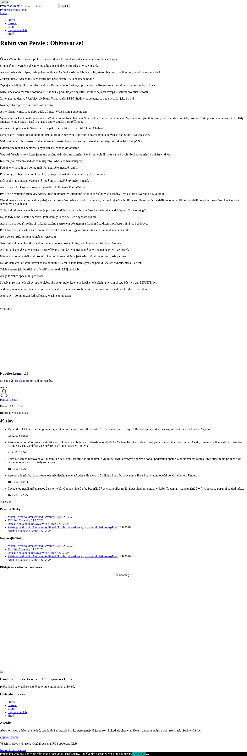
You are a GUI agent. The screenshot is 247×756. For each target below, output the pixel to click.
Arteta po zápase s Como (23, 530)
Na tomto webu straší (13, 750)
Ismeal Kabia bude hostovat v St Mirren (32, 523)
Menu (5, 2)
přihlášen (19, 380)
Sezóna (12, 23)
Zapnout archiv (9, 737)
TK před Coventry (19, 520)
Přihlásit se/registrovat (13, 9)
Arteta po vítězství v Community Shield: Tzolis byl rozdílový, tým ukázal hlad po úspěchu (63, 527)
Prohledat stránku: (11, 6)
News (11, 19)
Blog (11, 26)
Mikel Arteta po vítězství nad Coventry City (34, 517)
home (3, 13)
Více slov (6, 501)
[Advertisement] (116, 341)
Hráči (11, 33)
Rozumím (139, 754)
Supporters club (17, 30)
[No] (147, 754)
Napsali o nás (19, 412)
